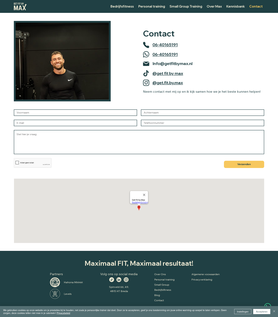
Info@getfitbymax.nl (173, 63)
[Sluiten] (274, 311)
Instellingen (243, 311)
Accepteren (262, 311)
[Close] (111, 279)
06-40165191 (165, 44)
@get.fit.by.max (168, 82)
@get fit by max (168, 73)
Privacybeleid (63, 313)
